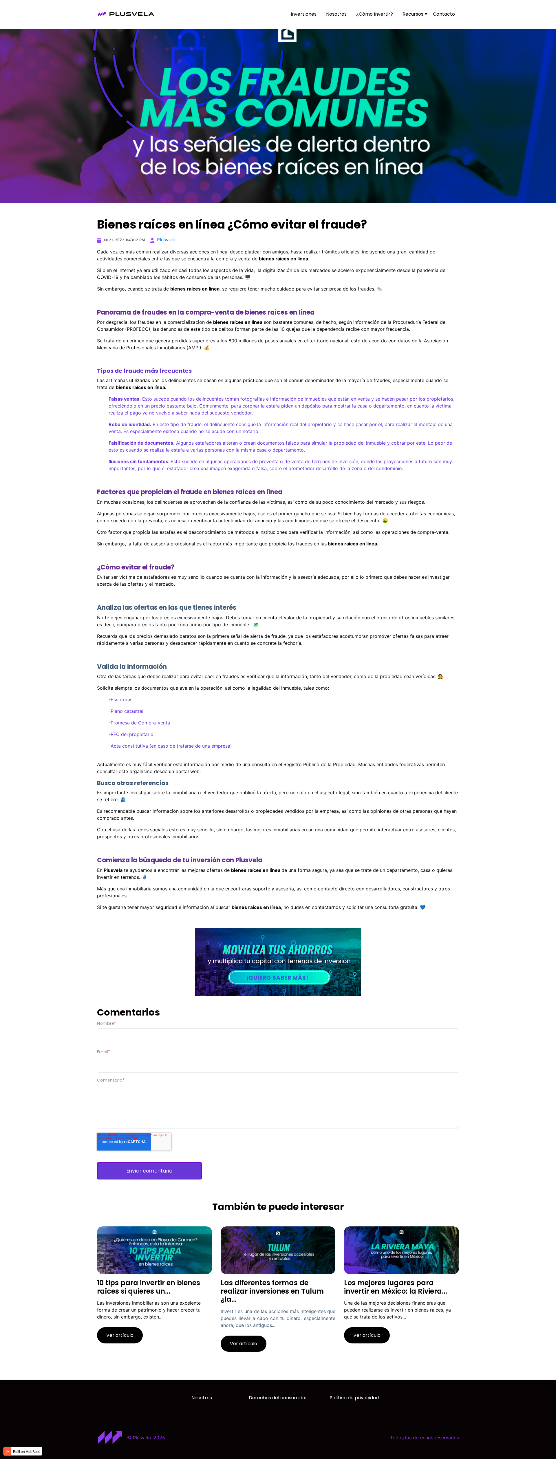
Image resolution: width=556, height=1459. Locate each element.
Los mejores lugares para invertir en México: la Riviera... (395, 1287)
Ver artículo (119, 1335)
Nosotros (336, 14)
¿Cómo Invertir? (374, 14)
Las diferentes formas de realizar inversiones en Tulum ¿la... (272, 1291)
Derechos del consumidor (278, 1397)
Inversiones (304, 14)
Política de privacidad (354, 1397)
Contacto (444, 14)
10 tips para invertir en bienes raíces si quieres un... (148, 1287)
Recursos (413, 14)
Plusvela (166, 239)
